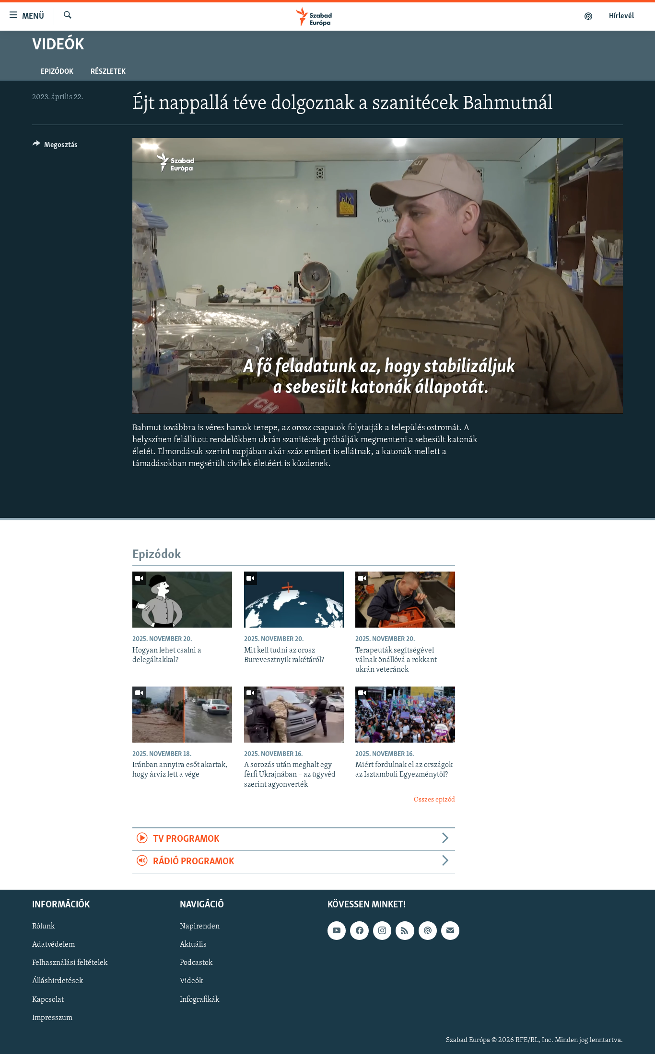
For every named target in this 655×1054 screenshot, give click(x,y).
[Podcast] (428, 931)
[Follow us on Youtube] (337, 931)
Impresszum (52, 1018)
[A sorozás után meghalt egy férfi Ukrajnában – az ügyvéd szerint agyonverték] (294, 715)
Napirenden (200, 927)
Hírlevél (621, 16)
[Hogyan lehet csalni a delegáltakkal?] (182, 600)
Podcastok (196, 963)
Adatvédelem (53, 945)
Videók (191, 981)
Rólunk (43, 927)
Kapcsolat (48, 1000)
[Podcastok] (588, 16)
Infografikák (199, 1000)
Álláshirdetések (57, 981)
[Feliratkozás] (450, 931)
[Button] (55, 147)
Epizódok (57, 72)
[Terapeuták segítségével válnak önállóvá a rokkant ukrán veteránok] (405, 600)
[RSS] (405, 931)
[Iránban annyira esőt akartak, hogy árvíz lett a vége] (182, 715)
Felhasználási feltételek (69, 963)
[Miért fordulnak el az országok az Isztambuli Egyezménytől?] (405, 715)
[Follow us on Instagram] (382, 931)
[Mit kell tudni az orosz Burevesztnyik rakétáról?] (294, 600)
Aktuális (193, 945)
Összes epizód (434, 799)
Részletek (108, 72)
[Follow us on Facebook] (359, 931)
